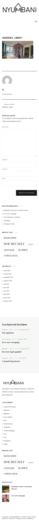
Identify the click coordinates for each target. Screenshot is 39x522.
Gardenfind (7, 220)
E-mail (5, 169)
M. (3, 90)
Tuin (5, 434)
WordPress (30, 518)
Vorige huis (11, 255)
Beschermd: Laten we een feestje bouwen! (16, 210)
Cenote (4, 518)
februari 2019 (8, 301)
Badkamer (10, 238)
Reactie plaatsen (26, 193)
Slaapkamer (7, 427)
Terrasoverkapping (9, 430)
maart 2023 (7, 270)
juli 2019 (6, 284)
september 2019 (8, 277)
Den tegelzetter (8, 333)
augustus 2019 (8, 281)
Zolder (6, 444)
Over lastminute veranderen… (12, 217)
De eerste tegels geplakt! (12, 352)
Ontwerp (9, 250)
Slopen (22, 250)
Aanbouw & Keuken (10, 407)
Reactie (5, 127)
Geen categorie (6, 339)
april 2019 (7, 294)
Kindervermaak (8, 424)
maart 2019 (7, 298)
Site (3, 178)
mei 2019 (6, 291)
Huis (11, 329)
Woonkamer (7, 441)
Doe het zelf (14, 243)
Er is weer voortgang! (10, 214)
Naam (5, 159)
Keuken (30, 244)
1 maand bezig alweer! (11, 361)
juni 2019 (6, 287)
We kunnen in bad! (9, 224)
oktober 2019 (7, 274)
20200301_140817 (8, 106)
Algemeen (5, 358)
